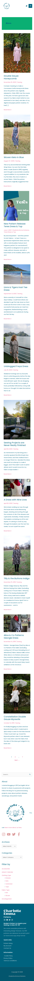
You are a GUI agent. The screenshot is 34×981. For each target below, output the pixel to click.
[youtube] (9, 834)
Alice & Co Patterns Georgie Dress (14, 636)
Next (17, 760)
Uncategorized (6, 899)
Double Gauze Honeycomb (11, 77)
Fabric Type (5, 890)
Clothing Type (6, 875)
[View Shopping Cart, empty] (26, 6)
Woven (7, 895)
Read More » (8, 110)
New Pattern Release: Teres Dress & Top (15, 225)
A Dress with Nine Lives (15, 499)
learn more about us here (13, 827)
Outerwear (8, 884)
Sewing (19, 82)
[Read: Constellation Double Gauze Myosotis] (17, 694)
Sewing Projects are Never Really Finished (15, 444)
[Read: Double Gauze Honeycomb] (17, 53)
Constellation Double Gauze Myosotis (15, 718)
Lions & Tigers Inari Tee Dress (15, 288)
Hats (6, 881)
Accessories (6, 869)
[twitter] (14, 834)
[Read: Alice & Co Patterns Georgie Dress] (17, 623)
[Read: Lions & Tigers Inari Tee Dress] (17, 274)
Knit (6, 893)
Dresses (8, 878)
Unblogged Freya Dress (16, 366)
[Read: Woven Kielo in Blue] (17, 134)
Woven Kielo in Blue (14, 157)
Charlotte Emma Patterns (20, 230)
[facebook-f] (19, 834)
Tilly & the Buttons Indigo (17, 578)
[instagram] (4, 834)
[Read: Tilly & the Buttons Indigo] (17, 555)
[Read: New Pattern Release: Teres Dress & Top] (17, 206)
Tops (7, 887)
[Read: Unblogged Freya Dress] (17, 343)
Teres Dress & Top (10, 232)
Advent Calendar (7, 872)
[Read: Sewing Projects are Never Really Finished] (17, 420)
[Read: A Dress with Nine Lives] (17, 487)
